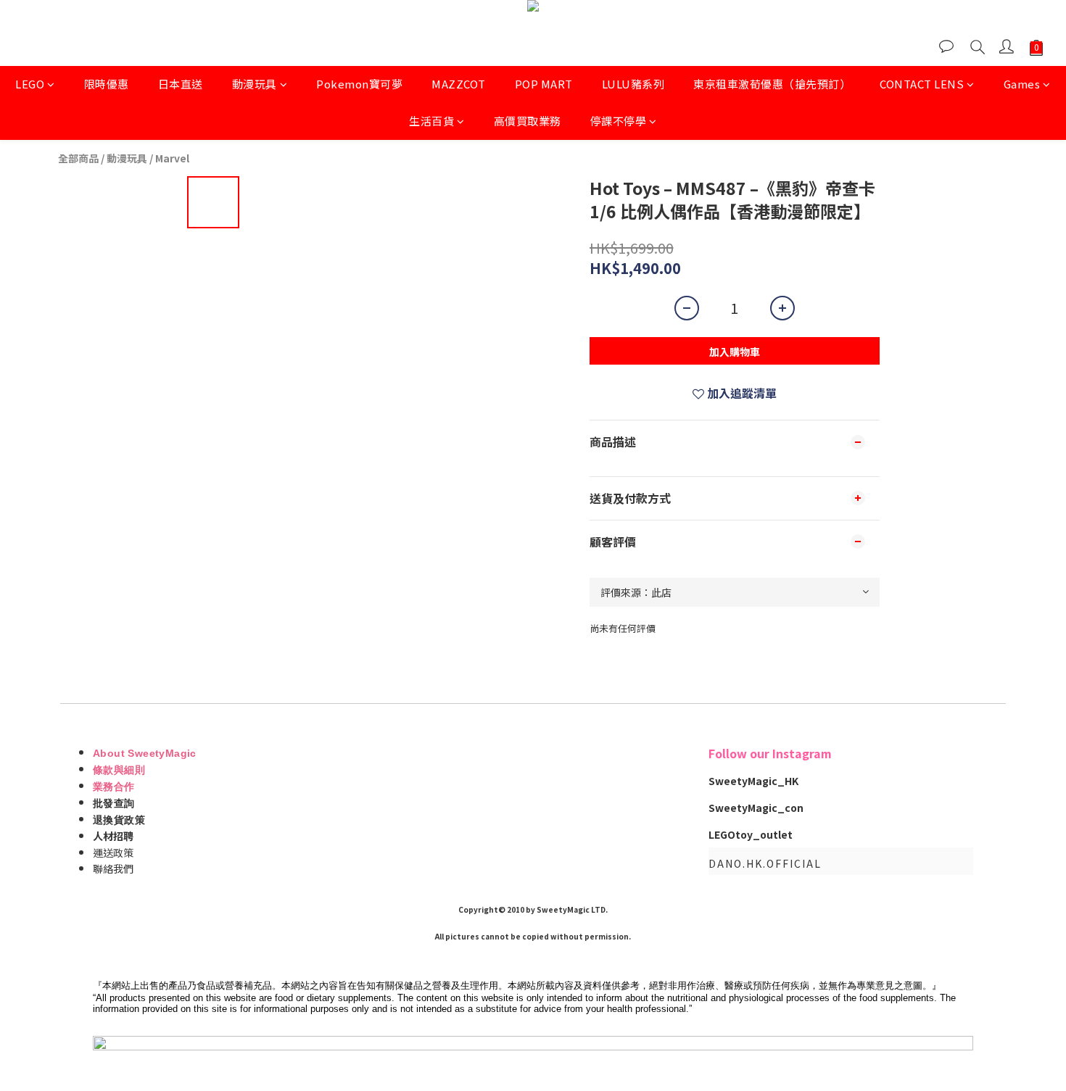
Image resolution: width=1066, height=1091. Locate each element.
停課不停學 (618, 120)
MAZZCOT (458, 83)
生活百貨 (431, 120)
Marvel (172, 158)
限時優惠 (106, 83)
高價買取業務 (527, 120)
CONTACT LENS (922, 83)
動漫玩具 (254, 83)
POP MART (544, 83)
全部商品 (78, 158)
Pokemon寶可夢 (359, 83)
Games (1022, 83)
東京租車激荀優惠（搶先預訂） (772, 83)
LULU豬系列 (633, 83)
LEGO (29, 83)
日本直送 (180, 83)
